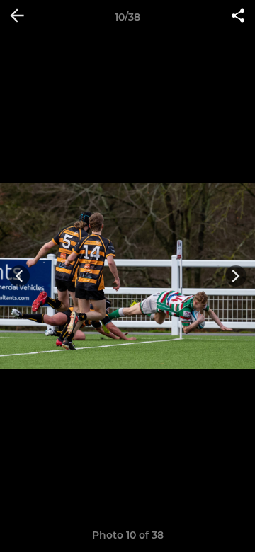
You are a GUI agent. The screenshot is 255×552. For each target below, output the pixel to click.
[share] (238, 17)
